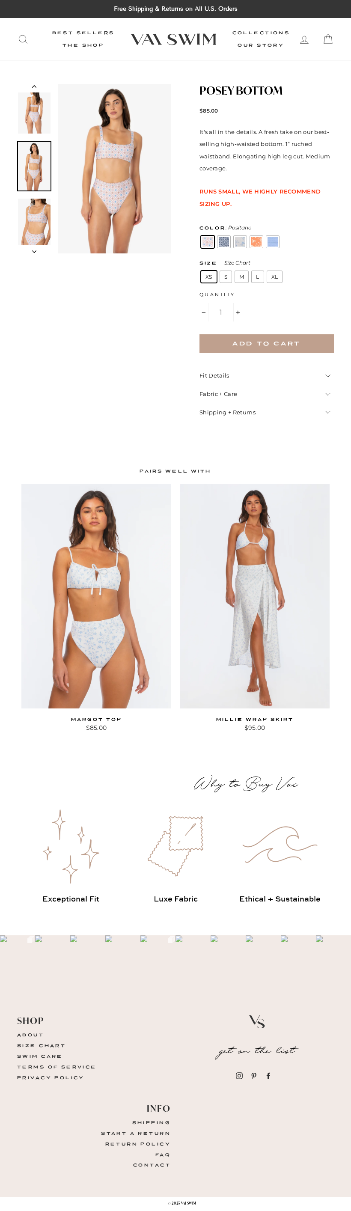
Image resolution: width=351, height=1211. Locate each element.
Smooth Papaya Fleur (256, 241)
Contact (152, 1165)
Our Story (261, 45)
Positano (207, 241)
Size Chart (41, 1045)
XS (208, 277)
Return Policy (138, 1144)
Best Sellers (83, 32)
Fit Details (214, 375)
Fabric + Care (218, 393)
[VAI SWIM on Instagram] (239, 1075)
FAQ (163, 1154)
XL (274, 277)
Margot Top (96, 719)
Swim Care (40, 1056)
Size (224, 262)
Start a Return (136, 1133)
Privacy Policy (51, 1077)
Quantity (217, 295)
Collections (261, 32)
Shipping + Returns (227, 412)
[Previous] (34, 88)
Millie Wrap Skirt (255, 719)
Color (225, 227)
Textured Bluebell (272, 241)
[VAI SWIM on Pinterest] (253, 1075)
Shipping (151, 1122)
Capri (223, 241)
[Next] (34, 249)
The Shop (83, 45)
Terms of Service (57, 1067)
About (30, 1034)
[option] (175, 9)
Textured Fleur (240, 241)
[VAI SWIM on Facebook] (268, 1075)
